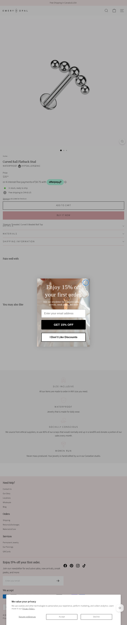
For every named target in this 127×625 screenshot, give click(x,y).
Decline (96, 616)
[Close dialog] (86, 283)
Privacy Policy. (28, 608)
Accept (62, 616)
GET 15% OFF (63, 324)
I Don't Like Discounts (63, 337)
